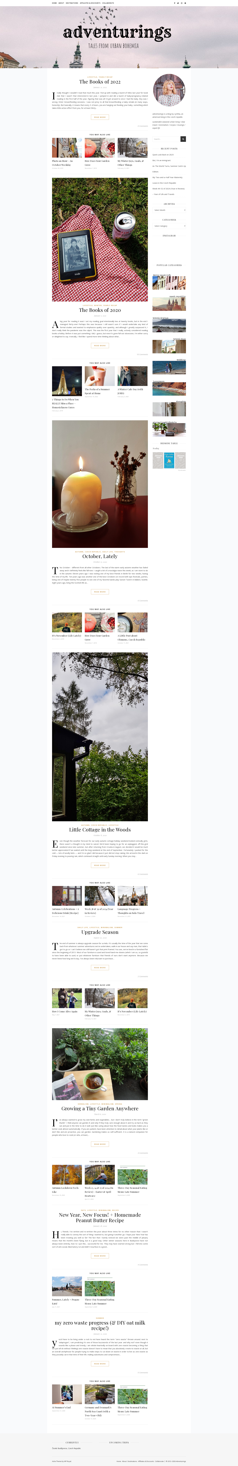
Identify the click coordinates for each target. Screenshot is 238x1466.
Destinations (72, 3)
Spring (118, 1104)
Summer (118, 927)
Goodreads (182, 470)
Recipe (115, 1210)
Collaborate (108, 3)
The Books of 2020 (100, 309)
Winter (98, 305)
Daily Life (108, 552)
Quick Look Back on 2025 (163, 154)
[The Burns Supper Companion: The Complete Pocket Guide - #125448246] (158, 460)
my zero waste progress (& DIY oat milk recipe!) (100, 1325)
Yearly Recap (106, 77)
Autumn (79, 552)
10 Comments (142, 354)
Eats (83, 1210)
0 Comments (143, 126)
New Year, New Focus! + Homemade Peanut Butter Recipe (100, 1217)
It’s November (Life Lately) (66, 635)
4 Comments (143, 1153)
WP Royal (67, 1461)
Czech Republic (93, 552)
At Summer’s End (61, 1407)
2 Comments (143, 976)
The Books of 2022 (100, 81)
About (61, 3)
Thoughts (119, 552)
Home (54, 3)
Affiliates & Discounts (90, 3)
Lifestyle (92, 77)
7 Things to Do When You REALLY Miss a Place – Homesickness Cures (65, 403)
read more (100, 117)
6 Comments (143, 874)
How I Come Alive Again (64, 1011)
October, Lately (100, 556)
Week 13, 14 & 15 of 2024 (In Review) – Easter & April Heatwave (99, 1191)
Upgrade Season (100, 932)
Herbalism (83, 1104)
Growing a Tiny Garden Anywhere (99, 1108)
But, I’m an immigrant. (161, 160)
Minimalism (107, 927)
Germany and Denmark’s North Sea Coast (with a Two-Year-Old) (98, 1411)
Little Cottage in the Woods (100, 829)
